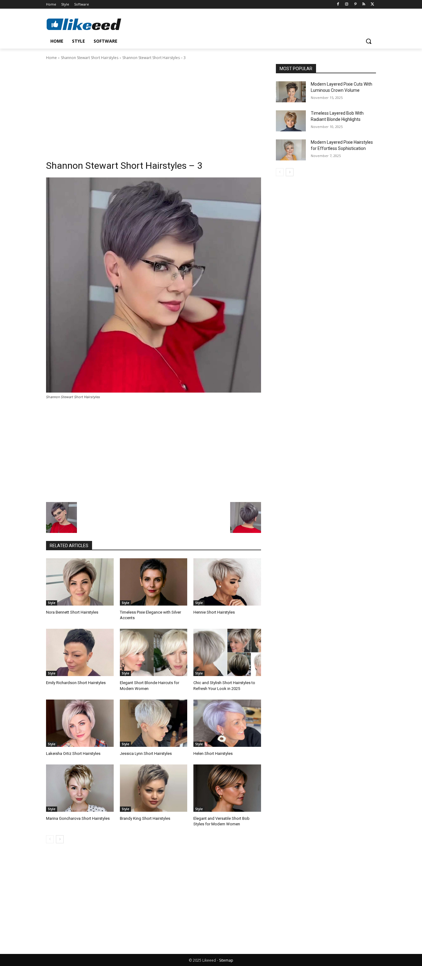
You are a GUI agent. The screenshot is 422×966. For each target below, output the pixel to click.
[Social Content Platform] (95, 24)
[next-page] (60, 839)
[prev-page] (50, 839)
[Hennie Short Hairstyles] (227, 582)
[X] (372, 4)
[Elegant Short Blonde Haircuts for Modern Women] (154, 652)
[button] (368, 41)
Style (51, 603)
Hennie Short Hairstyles (214, 612)
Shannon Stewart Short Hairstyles (89, 57)
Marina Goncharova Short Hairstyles (78, 818)
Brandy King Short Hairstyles (145, 818)
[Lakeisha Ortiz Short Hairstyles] (80, 723)
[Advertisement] (153, 107)
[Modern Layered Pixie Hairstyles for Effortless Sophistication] (291, 149)
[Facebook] (338, 4)
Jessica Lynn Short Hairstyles (146, 753)
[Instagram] (346, 4)
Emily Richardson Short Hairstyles (76, 682)
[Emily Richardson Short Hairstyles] (80, 652)
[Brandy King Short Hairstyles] (154, 788)
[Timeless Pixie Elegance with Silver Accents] (154, 582)
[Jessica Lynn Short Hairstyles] (154, 723)
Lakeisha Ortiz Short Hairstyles (73, 753)
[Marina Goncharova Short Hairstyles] (80, 788)
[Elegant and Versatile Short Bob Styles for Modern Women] (227, 788)
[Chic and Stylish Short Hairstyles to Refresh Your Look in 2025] (227, 652)
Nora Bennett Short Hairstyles (72, 612)
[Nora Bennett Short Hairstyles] (80, 582)
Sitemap (226, 960)
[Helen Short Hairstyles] (227, 723)
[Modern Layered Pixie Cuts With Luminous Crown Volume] (291, 91)
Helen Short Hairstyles (213, 753)
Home (51, 57)
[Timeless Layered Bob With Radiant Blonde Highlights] (291, 120)
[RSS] (363, 4)
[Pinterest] (355, 4)
